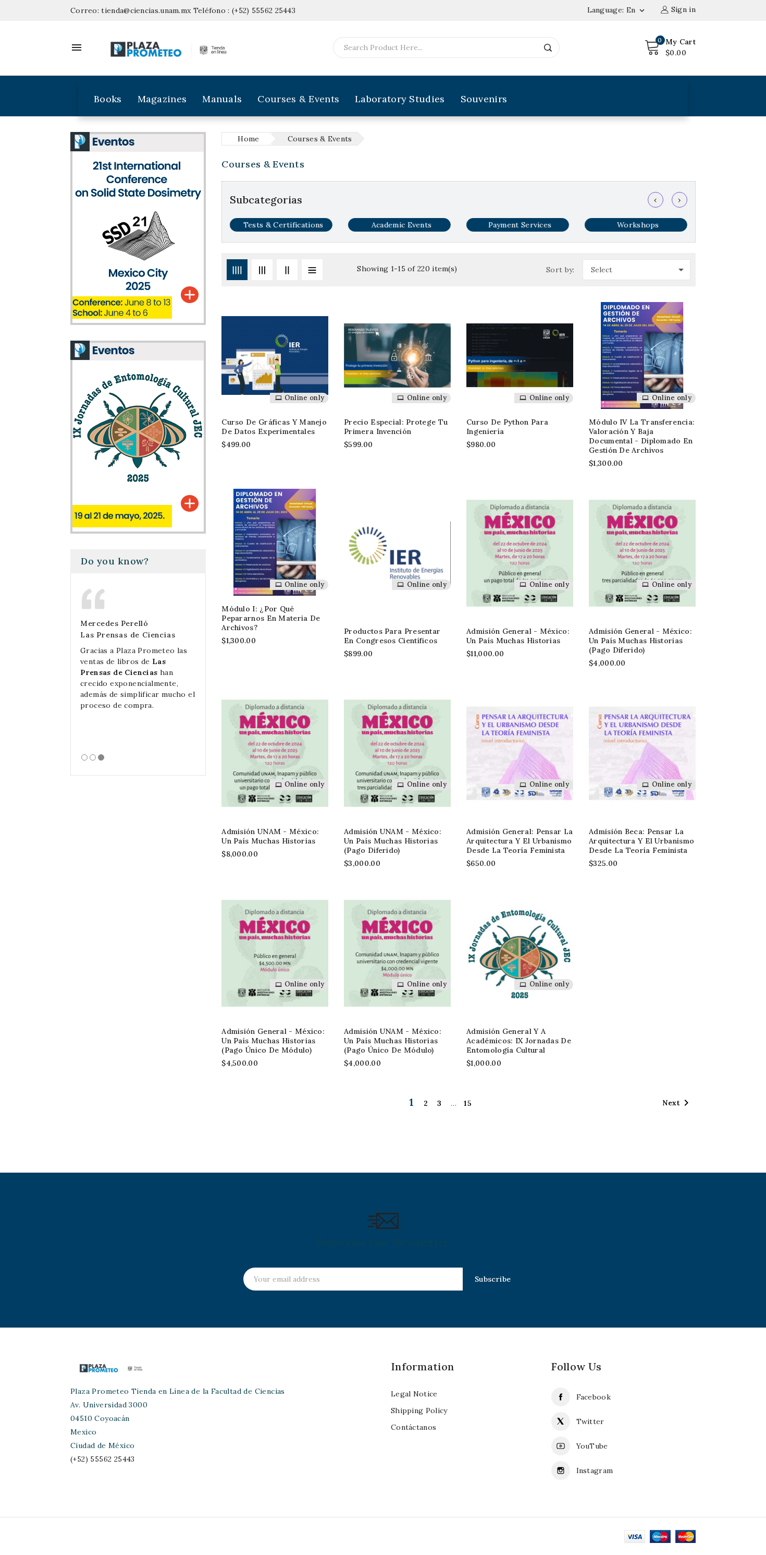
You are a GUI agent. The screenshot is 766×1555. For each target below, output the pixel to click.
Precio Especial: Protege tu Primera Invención (396, 426)
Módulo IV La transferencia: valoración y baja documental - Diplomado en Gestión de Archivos (642, 436)
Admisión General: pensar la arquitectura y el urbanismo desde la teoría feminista (519, 841)
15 (468, 1103)
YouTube (592, 1446)
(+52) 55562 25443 (263, 10)
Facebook (593, 1397)
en (636, 10)
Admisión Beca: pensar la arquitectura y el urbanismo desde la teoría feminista (641, 841)
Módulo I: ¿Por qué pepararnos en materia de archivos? (270, 618)
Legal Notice (414, 1394)
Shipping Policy (419, 1410)
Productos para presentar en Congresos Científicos (392, 635)
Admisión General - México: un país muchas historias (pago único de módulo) (273, 1041)
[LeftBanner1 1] (138, 228)
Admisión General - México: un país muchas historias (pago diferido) (640, 640)
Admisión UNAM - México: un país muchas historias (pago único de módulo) (392, 1041)
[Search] (548, 47)
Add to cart (314, 337)
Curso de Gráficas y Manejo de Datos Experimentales (274, 426)
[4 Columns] (237, 269)
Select (639, 269)
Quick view (314, 358)
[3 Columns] (262, 269)
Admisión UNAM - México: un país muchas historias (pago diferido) (392, 841)
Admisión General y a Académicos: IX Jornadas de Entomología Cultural (518, 1041)
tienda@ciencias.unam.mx (146, 10)
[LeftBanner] (138, 436)
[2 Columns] (287, 269)
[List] (312, 269)
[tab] (84, 757)
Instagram (594, 1470)
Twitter (590, 1421)
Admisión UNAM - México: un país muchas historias (270, 836)
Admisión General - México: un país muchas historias (518, 635)
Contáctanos (413, 1427)
